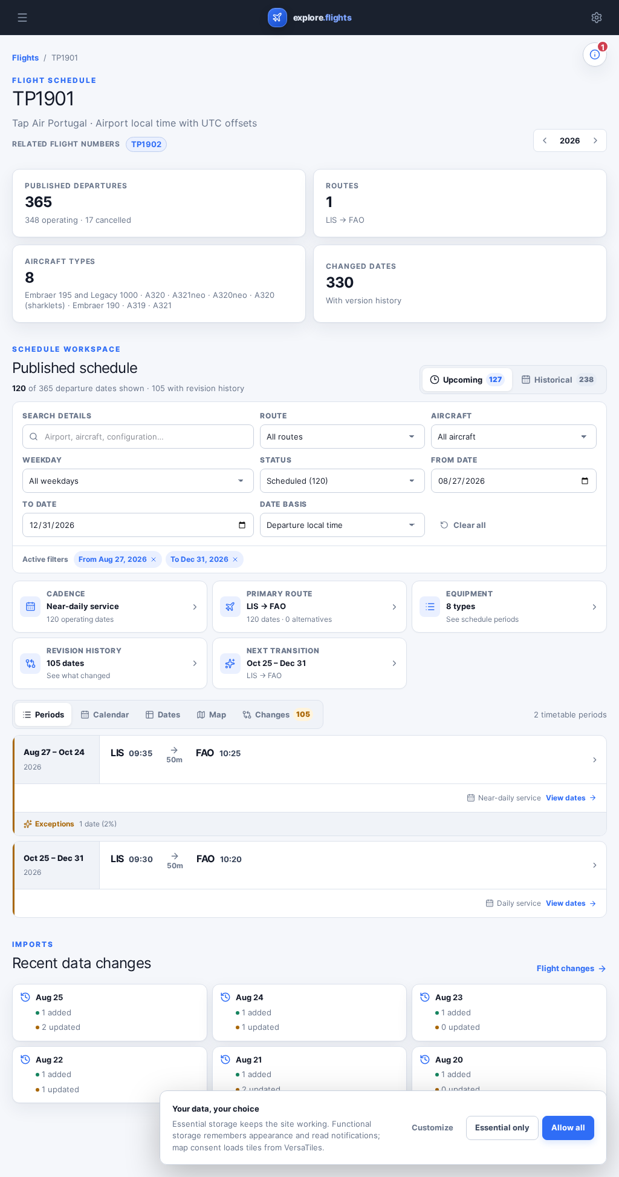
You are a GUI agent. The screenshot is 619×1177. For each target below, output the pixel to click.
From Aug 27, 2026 (113, 559)
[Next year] (595, 140)
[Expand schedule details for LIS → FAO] (353, 759)
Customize (432, 1127)
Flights (25, 57)
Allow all (568, 1127)
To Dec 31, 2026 (199, 559)
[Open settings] (597, 17)
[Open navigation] (22, 17)
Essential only (502, 1127)
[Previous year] (545, 140)
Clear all (469, 525)
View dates (566, 797)
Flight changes (565, 968)
